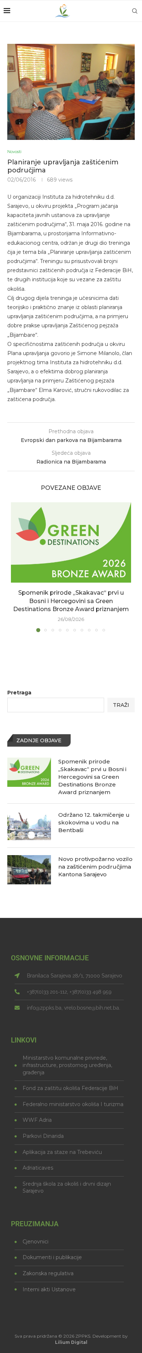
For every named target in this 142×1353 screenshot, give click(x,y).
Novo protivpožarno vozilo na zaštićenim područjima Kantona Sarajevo (95, 866)
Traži (121, 705)
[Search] (134, 11)
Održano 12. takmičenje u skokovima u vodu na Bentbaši (94, 822)
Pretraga (19, 692)
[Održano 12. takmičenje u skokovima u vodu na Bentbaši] (29, 825)
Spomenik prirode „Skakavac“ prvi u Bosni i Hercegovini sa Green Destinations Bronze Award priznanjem (71, 601)
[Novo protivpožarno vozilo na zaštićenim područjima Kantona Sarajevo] (29, 869)
